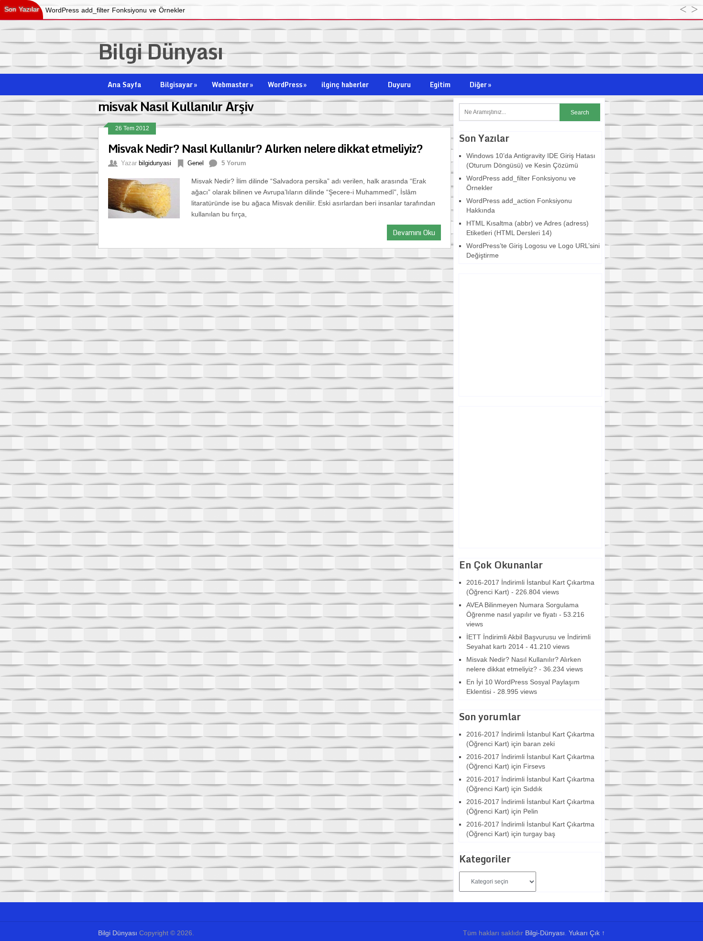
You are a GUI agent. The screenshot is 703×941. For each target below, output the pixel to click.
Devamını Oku (414, 232)
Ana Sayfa (124, 84)
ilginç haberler (345, 84)
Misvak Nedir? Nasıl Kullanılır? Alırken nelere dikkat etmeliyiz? (265, 148)
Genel (195, 163)
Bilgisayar (178, 84)
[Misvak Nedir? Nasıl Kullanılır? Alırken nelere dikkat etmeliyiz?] (149, 197)
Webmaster (232, 84)
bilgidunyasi (155, 163)
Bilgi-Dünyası (545, 933)
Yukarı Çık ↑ (587, 933)
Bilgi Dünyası (160, 51)
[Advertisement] (519, 334)
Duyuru (399, 84)
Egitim (440, 84)
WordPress (287, 84)
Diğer (480, 84)
